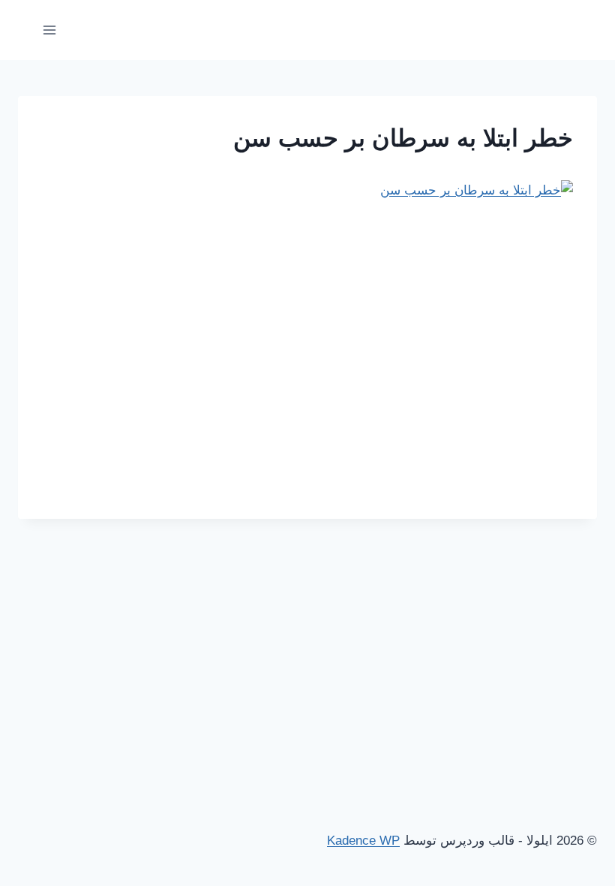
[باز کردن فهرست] (50, 29)
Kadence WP (363, 840)
